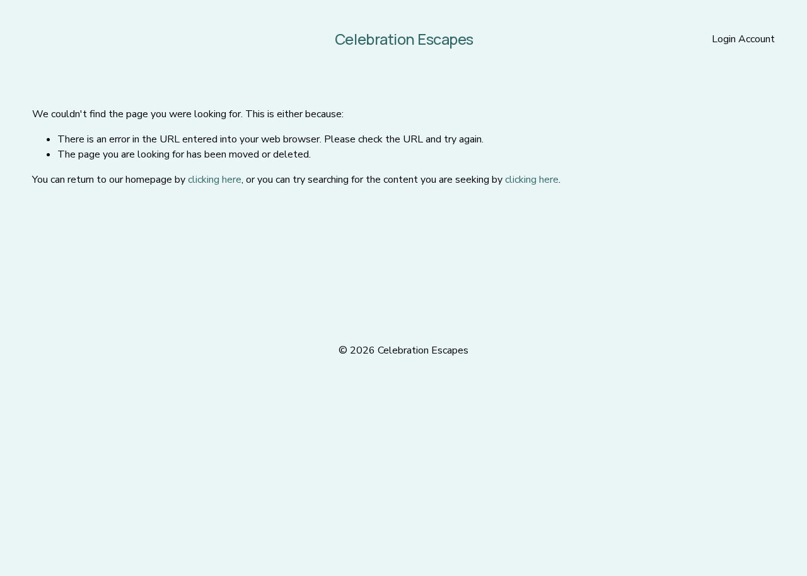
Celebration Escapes (404, 39)
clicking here (214, 180)
